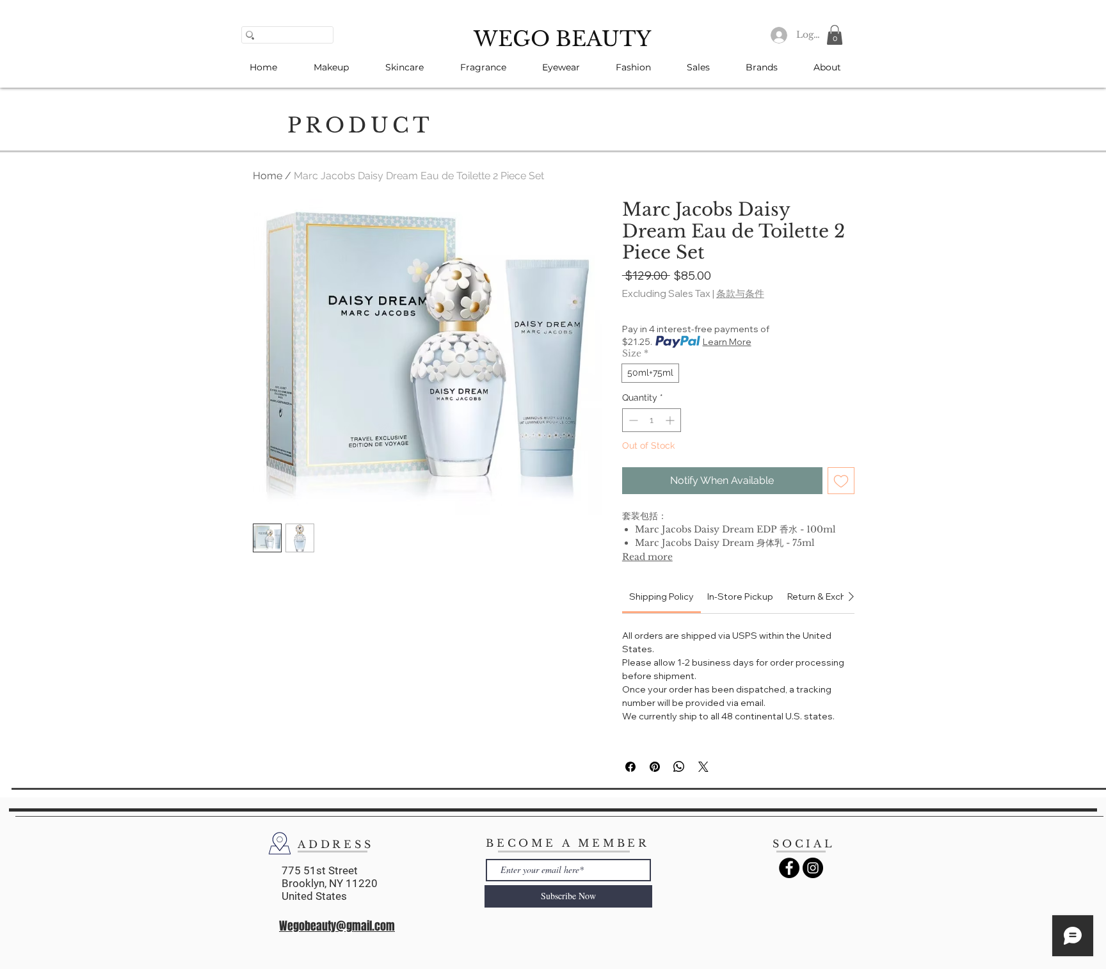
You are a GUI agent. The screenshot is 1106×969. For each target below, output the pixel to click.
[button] (834, 35)
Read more (647, 557)
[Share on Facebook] (630, 766)
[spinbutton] (651, 420)
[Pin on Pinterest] (654, 766)
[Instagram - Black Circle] (813, 868)
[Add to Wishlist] (841, 480)
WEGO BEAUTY (562, 39)
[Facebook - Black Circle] (789, 868)
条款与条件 (740, 294)
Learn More (727, 342)
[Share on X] (703, 766)
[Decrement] (632, 420)
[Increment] (671, 420)
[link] (661, 596)
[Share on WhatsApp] (679, 766)
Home (267, 176)
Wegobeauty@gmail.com (337, 926)
